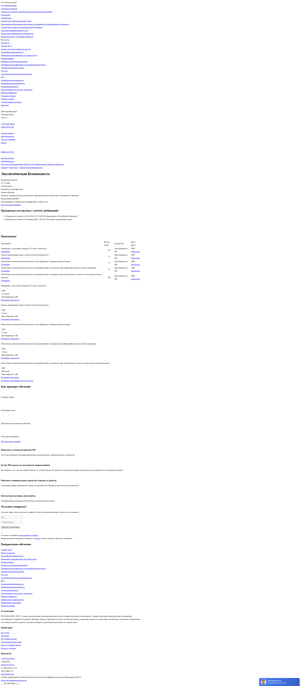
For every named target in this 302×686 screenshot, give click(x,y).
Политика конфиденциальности (14, 680)
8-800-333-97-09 (7, 127)
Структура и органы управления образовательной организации (26, 12)
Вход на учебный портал (11, 645)
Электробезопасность (9, 87)
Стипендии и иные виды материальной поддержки (21, 27)
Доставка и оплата (8, 96)
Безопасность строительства (12, 600)
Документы (5, 15)
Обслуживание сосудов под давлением (16, 90)
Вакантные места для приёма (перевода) (17, 37)
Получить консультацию (11, 205)
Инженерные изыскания (11, 603)
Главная (4, 168)
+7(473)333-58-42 (8, 124)
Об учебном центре (9, 5)
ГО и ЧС (4, 71)
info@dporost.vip (7, 136)
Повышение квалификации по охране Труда (19, 55)
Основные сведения (9, 9)
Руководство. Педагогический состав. (16, 21)
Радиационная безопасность (12, 80)
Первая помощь (7, 58)
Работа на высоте (8, 553)
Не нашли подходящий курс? (13, 381)
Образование (6, 18)
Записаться (135, 252)
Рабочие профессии (9, 93)
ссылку (37, 538)
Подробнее (5, 252)
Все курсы (5, 43)
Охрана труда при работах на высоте (16, 49)
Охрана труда (6, 46)
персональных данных (29, 535)
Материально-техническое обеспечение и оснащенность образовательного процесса (35, 24)
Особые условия (7, 99)
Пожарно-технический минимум (14, 62)
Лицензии (51, 164)
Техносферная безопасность (12, 52)
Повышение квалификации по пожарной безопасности (23, 65)
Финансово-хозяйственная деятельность (17, 34)
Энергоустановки (8, 606)
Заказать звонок (7, 133)
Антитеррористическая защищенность (16, 74)
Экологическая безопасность (12, 68)
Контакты (5, 105)
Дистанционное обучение (11, 102)
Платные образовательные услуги (14, 31)
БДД (2, 77)
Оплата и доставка (8, 648)
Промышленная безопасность (13, 83)
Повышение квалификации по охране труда (18, 559)
